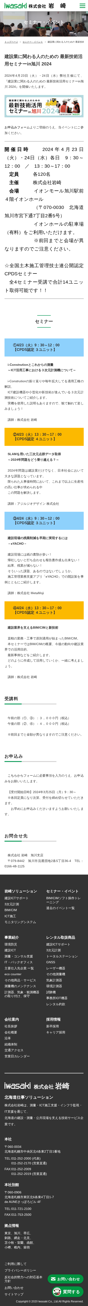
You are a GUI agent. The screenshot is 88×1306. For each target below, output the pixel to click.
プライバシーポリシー (20, 1270)
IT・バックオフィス (19, 962)
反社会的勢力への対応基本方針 (23, 1279)
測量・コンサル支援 (19, 956)
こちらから (15, 775)
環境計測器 (54, 986)
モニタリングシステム (20, 922)
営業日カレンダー (17, 1056)
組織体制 (11, 1044)
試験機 (51, 992)
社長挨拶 (11, 1026)
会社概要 (11, 1032)
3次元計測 (12, 904)
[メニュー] (82, 5)
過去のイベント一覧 (60, 908)
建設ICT (10, 950)
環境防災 (11, 944)
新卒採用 (52, 1026)
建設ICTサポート (17, 898)
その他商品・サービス (20, 980)
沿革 (8, 1038)
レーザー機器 (55, 968)
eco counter (13, 974)
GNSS (50, 962)
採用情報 (53, 1019)
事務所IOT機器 (56, 998)
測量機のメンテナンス (20, 986)
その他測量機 (55, 974)
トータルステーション (62, 956)
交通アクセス (14, 1050)
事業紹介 (12, 937)
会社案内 (12, 1019)
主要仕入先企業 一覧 (19, 968)
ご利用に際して (16, 1264)
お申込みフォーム (17, 127)
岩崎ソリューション (21, 891)
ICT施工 (10, 916)
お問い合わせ (14, 1288)
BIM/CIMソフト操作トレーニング (63, 900)
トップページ (11, 42)
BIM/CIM (11, 910)
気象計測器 (54, 980)
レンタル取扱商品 (60, 937)
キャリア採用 (55, 1032)
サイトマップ (14, 1294)
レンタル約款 (57, 1004)
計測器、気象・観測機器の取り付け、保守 (22, 994)
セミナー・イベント (33, 42)
